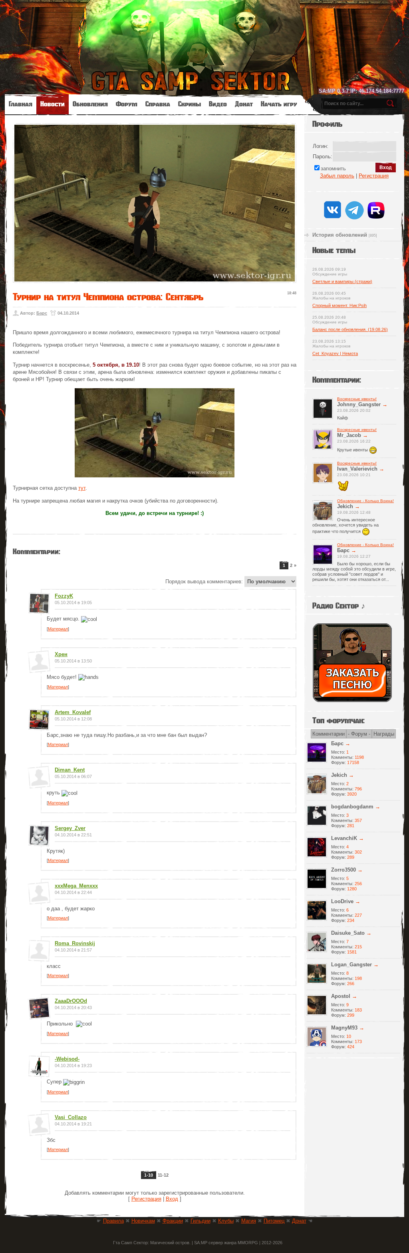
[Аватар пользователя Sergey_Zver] (39, 843)
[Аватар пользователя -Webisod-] (39, 1073)
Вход (172, 1199)
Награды (383, 734)
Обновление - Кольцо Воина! (365, 501)
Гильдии (200, 1221)
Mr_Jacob (349, 435)
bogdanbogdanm (352, 807)
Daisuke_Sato (348, 933)
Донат (299, 1221)
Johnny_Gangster (359, 404)
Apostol (340, 996)
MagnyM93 (344, 1028)
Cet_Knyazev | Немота (335, 353)
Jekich (345, 506)
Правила (113, 1221)
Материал (58, 628)
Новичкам (143, 1221)
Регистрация (146, 1199)
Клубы (226, 1221)
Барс (41, 313)
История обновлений (339, 235)
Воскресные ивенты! (357, 399)
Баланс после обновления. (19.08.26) (350, 329)
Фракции (173, 1221)
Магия (248, 1221)
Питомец (274, 1221)
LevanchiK (344, 838)
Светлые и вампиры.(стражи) (342, 281)
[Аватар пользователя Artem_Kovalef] (39, 727)
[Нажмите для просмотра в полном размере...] (154, 476)
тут (81, 488)
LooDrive (342, 901)
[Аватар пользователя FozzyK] (39, 610)
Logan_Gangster (351, 965)
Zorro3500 (343, 870)
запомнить (333, 169)
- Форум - (359, 734)
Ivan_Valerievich (357, 469)
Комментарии (328, 734)
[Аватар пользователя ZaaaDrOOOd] (39, 1016)
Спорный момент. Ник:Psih (339, 305)
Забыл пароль (337, 176)
